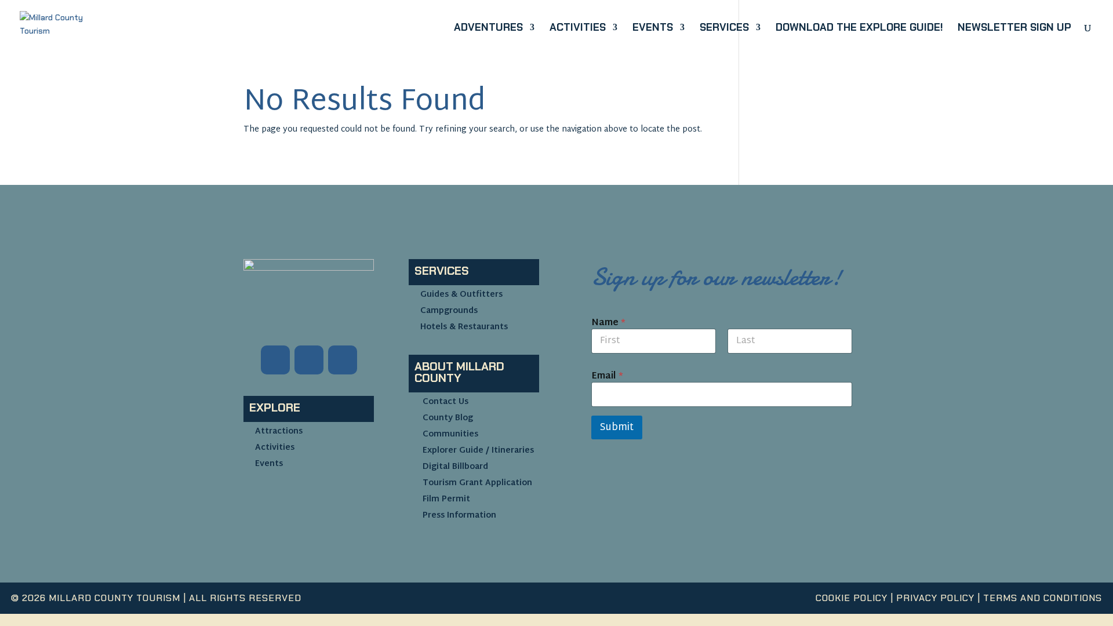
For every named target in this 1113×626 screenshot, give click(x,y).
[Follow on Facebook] (275, 359)
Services (724, 28)
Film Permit (446, 499)
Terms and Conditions (1042, 598)
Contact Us (445, 402)
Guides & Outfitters (461, 294)
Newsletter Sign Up (1014, 28)
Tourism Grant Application (477, 483)
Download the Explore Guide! (859, 28)
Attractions (279, 431)
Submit (617, 427)
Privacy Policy (935, 598)
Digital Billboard (455, 467)
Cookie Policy (852, 598)
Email (607, 376)
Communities (450, 434)
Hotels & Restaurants (464, 327)
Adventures (488, 28)
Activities (578, 28)
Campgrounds (449, 311)
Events (652, 28)
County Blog (448, 418)
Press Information (459, 515)
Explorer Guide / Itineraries (478, 450)
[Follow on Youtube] (342, 359)
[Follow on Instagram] (308, 359)
